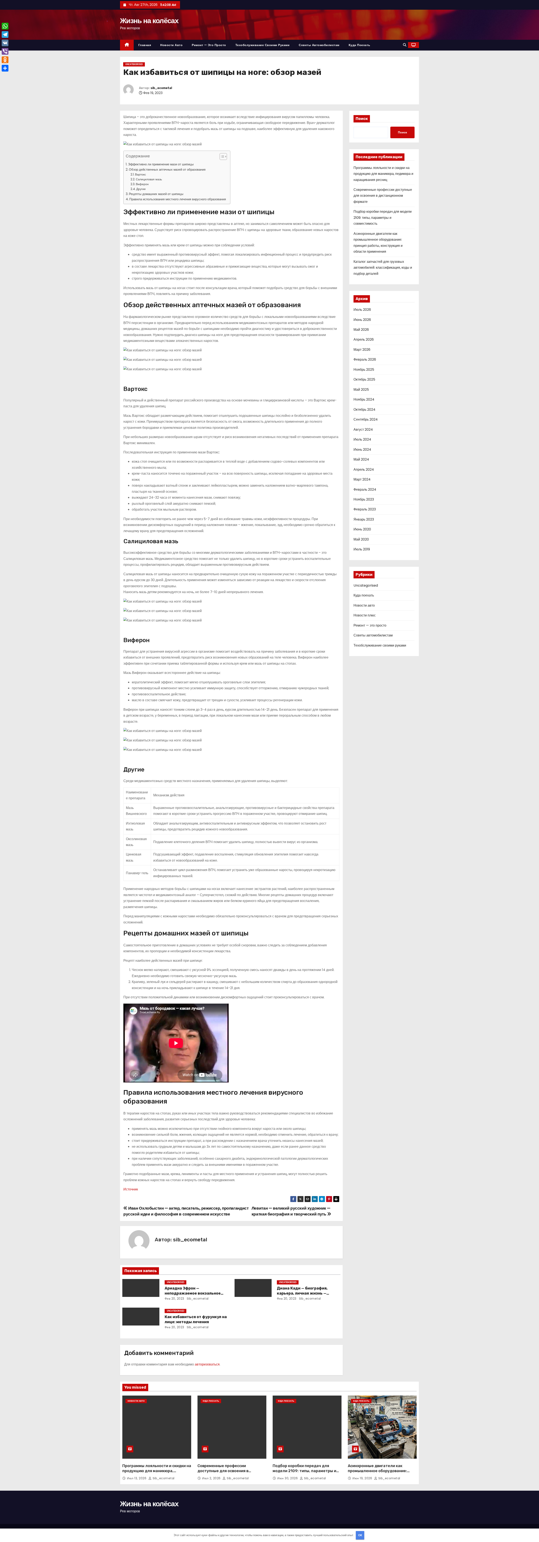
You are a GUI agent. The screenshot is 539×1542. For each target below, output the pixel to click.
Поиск (362, 118)
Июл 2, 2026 (211, 1478)
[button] (404, 45)
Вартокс (140, 174)
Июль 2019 (362, 549)
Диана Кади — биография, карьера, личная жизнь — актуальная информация (302, 1293)
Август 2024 (363, 429)
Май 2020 (361, 539)
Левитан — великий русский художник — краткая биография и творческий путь (291, 1211)
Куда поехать (359, 45)
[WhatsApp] (5, 26)
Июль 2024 (362, 439)
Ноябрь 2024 (364, 399)
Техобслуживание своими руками (262, 45)
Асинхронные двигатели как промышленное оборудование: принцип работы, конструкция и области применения (378, 1473)
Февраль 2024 (365, 489)
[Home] (127, 45)
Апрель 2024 (364, 469)
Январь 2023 (364, 519)
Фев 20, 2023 (174, 1298)
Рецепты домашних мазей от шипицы (156, 194)
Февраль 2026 (365, 359)
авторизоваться (207, 1364)
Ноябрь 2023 (364, 499)
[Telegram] (5, 34)
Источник (130, 1189)
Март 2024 (362, 479)
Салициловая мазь (149, 179)
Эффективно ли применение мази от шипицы (161, 164)
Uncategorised (134, 64)
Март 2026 (362, 349)
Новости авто (171, 45)
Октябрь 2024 (364, 409)
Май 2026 (361, 329)
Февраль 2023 (365, 509)
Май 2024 (361, 459)
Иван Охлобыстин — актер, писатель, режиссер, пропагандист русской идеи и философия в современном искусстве (185, 1211)
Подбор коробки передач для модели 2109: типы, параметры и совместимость (383, 217)
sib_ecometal (161, 88)
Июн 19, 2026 (362, 1478)
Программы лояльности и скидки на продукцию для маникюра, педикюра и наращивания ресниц (383, 173)
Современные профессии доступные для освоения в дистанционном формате (383, 195)
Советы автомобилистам (319, 45)
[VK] (5, 43)
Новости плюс (365, 615)
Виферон (142, 184)
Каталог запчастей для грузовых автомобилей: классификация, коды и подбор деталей (383, 267)
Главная (144, 45)
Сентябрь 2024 (366, 419)
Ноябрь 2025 (364, 369)
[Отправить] (5, 68)
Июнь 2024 (362, 449)
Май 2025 (361, 389)
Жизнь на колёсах (149, 21)
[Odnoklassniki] (5, 60)
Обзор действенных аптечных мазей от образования (167, 169)
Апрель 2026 (364, 339)
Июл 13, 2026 (137, 1478)
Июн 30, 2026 (288, 1478)
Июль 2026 (362, 309)
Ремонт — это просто (209, 45)
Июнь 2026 (362, 319)
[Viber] (5, 51)
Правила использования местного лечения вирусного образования (177, 199)
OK (360, 1535)
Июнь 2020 (362, 529)
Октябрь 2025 (364, 379)
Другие (141, 189)
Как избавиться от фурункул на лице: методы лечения (196, 1319)
